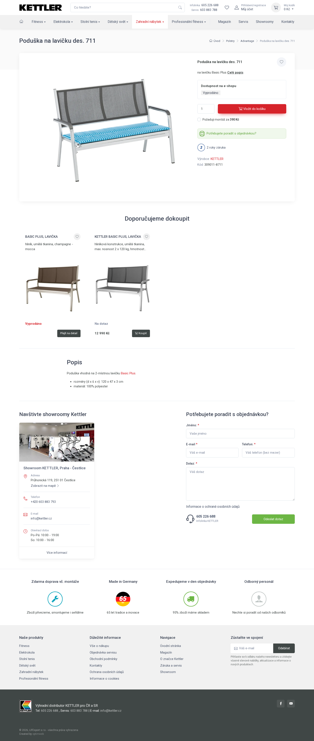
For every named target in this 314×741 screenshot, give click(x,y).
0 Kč (289, 7)
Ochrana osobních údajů (107, 672)
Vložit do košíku (254, 109)
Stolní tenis (89, 22)
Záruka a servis (171, 665)
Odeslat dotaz (273, 519)
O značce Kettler (171, 659)
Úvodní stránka (170, 646)
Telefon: (248, 444)
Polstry (230, 41)
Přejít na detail (68, 333)
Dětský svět (116, 22)
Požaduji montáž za (220, 119)
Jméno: (192, 425)
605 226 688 (204, 5)
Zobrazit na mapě (43, 486)
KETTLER (217, 159)
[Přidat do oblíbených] (281, 62)
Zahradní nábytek (148, 22)
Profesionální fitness (187, 22)
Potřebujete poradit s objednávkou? (231, 133)
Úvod (217, 41)
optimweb (38, 733)
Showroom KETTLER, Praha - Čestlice (54, 468)
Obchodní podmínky (103, 659)
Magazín (224, 22)
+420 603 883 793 (43, 502)
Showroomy (265, 22)
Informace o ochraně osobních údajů (213, 507)
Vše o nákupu (99, 646)
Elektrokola (61, 22)
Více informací (57, 553)
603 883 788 (208, 10)
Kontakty (287, 22)
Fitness (37, 22)
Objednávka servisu (103, 652)
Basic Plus (128, 373)
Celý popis (235, 72)
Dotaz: (191, 463)
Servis (243, 22)
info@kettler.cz (41, 518)
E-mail (191, 444)
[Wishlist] (227, 7)
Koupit (143, 333)
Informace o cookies (104, 678)
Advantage (247, 41)
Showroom (168, 672)
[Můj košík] (276, 7)
